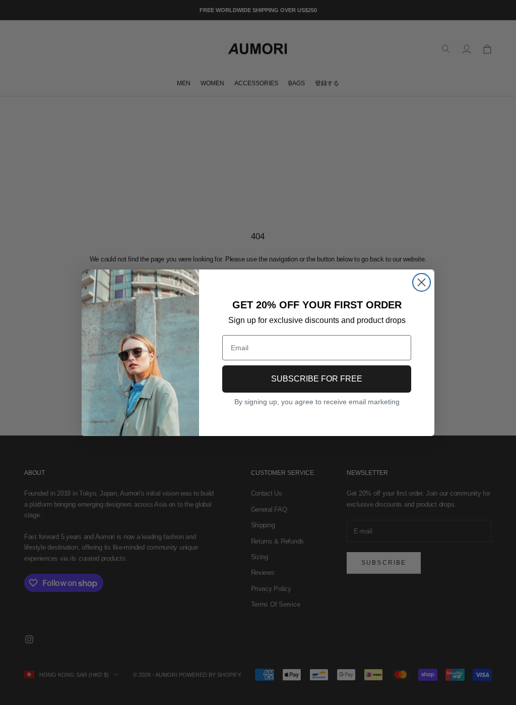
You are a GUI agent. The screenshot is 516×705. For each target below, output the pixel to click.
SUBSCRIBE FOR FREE (316, 378)
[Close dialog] (421, 282)
